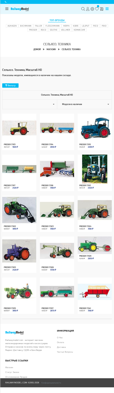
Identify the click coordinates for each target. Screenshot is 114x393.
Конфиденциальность (51, 383)
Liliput (86, 26)
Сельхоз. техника (71, 49)
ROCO (43, 30)
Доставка (61, 347)
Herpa (66, 26)
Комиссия (79, 30)
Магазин (51, 49)
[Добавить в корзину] (16, 137)
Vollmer (65, 30)
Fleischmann (53, 26)
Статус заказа (12, 372)
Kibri (75, 26)
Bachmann (25, 26)
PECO (95, 26)
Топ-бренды (57, 20)
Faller (38, 26)
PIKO (104, 26)
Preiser (33, 30)
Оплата (60, 342)
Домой (37, 49)
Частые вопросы (65, 352)
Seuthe (53, 30)
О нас (60, 338)
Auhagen (12, 26)
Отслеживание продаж (16, 377)
